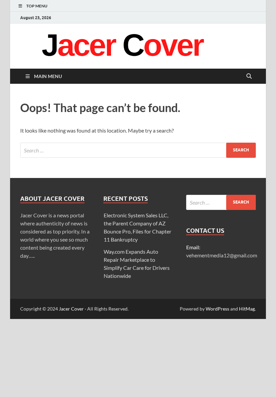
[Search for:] (138, 150)
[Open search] (249, 76)
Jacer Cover (71, 309)
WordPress (217, 309)
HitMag (247, 309)
